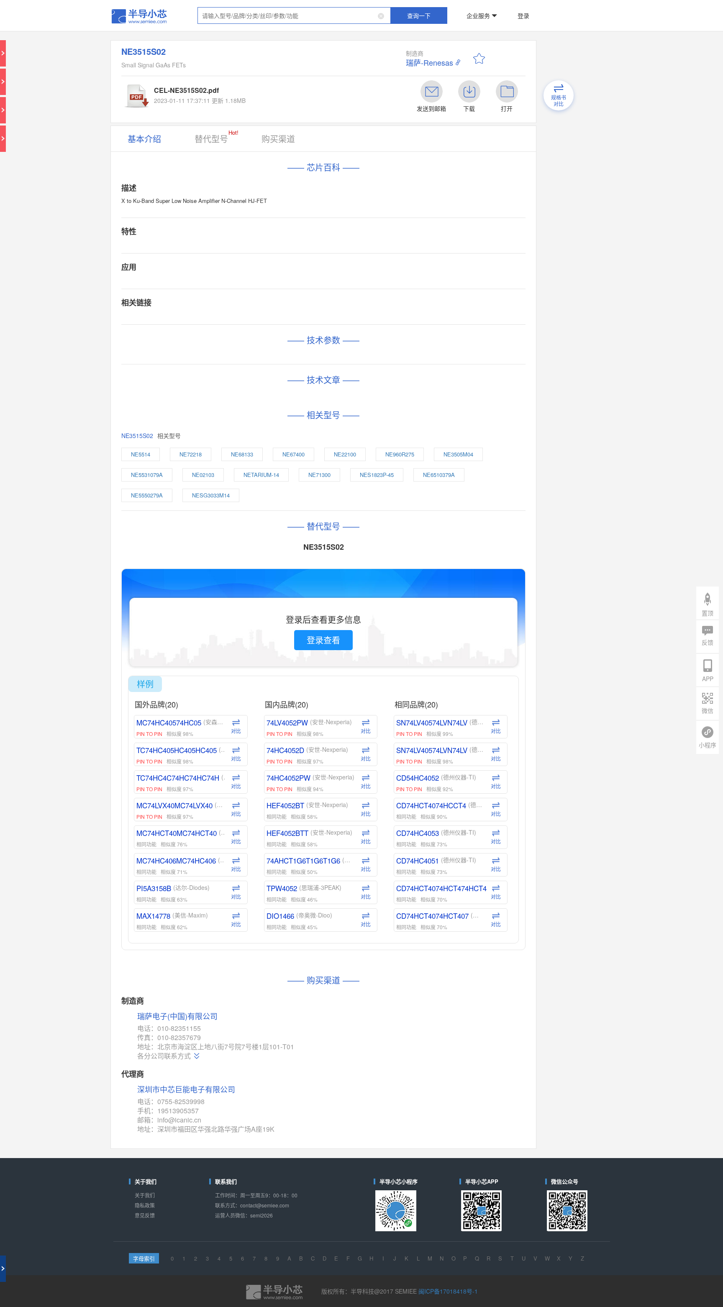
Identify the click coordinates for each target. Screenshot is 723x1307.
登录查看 (336, 429)
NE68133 (284, 304)
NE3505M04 (432, 304)
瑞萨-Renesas (407, 42)
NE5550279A (219, 331)
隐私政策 (216, 806)
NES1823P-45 (376, 317)
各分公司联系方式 (230, 706)
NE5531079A (219, 317)
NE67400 (319, 304)
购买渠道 (304, 93)
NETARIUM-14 (297, 317)
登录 (469, 10)
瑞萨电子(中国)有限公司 (239, 680)
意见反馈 (216, 812)
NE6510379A (419, 317)
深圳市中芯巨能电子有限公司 (244, 728)
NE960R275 (392, 304)
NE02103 (258, 317)
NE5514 (214, 304)
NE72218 (249, 304)
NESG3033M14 (263, 331)
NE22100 (355, 304)
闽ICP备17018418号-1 (418, 863)
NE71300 (336, 317)
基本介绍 (217, 93)
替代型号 (264, 91)
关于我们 (216, 799)
